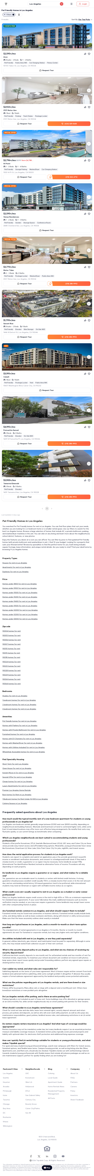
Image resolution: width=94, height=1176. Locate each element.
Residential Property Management (56, 1092)
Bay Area (6, 1108)
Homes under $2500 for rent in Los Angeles (20, 614)
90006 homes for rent (11, 640)
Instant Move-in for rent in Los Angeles (18, 773)
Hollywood (29, 1086)
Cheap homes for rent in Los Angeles (17, 781)
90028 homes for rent (11, 670)
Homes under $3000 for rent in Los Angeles (20, 619)
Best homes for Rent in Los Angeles (16, 795)
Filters (10, 15)
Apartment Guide (55, 1082)
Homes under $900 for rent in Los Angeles (19, 588)
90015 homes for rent (11, 653)
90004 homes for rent (11, 631)
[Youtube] (63, 1156)
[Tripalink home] (6, 3)
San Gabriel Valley (32, 1095)
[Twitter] (39, 1156)
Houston (6, 1082)
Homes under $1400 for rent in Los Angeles (19, 601)
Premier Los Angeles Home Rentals (16, 790)
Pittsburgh (7, 1091)
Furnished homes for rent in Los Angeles (18, 734)
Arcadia (6, 1086)
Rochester (7, 1117)
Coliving (51, 1073)
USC (27, 1073)
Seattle (6, 1078)
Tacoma (6, 1100)
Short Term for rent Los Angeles (15, 764)
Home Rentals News (56, 1086)
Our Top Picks (84, 19)
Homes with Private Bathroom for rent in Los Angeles (24, 730)
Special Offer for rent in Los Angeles (17, 777)
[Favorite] (89, 53)
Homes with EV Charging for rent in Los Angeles (21, 739)
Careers (73, 1086)
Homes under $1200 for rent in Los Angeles (19, 597)
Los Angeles (8, 1073)
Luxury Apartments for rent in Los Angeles (19, 786)
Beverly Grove (31, 1104)
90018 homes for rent (11, 657)
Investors (74, 1095)
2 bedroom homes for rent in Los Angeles (19, 704)
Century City (30, 1100)
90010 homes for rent (11, 648)
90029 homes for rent (11, 675)
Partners (73, 1082)
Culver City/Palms (32, 1108)
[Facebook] (30, 1156)
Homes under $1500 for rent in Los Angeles (19, 606)
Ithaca (5, 1121)
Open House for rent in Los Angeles (16, 768)
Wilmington (7, 1126)
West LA (28, 1082)
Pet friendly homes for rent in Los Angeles (19, 721)
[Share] (85, 53)
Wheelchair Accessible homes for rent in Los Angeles (23, 752)
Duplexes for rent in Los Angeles (15, 572)
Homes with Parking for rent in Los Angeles (19, 725)
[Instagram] (54, 1156)
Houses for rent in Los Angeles (14, 563)
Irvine (5, 1095)
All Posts (51, 1098)
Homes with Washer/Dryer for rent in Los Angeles (22, 743)
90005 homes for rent (11, 635)
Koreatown (30, 1078)
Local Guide (53, 1078)
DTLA (27, 1091)
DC (4, 1113)
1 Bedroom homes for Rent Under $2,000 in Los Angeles (25, 799)
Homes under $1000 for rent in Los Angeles (19, 592)
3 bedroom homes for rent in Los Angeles (19, 709)
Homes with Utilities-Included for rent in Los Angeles (23, 747)
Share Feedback (77, 1100)
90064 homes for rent (11, 684)
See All (28, 1113)
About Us (74, 1073)
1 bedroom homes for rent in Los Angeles (19, 700)
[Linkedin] (47, 1156)
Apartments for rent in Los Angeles (16, 567)
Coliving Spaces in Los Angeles (14, 803)
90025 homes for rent (11, 666)
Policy (72, 1091)
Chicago (6, 1104)
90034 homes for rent (11, 679)
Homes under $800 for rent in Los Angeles (19, 584)
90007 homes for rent (11, 644)
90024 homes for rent (11, 662)
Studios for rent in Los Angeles (14, 696)
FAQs (72, 1078)
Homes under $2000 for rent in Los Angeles (20, 610)
